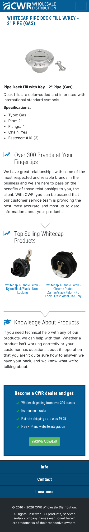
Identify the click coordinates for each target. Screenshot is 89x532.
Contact (44, 479)
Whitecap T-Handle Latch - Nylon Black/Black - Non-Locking (22, 288)
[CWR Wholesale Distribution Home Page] (29, 6)
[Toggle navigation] (81, 6)
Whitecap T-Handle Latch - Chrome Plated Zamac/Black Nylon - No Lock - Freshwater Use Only (63, 290)
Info (44, 466)
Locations (44, 491)
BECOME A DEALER (44, 441)
